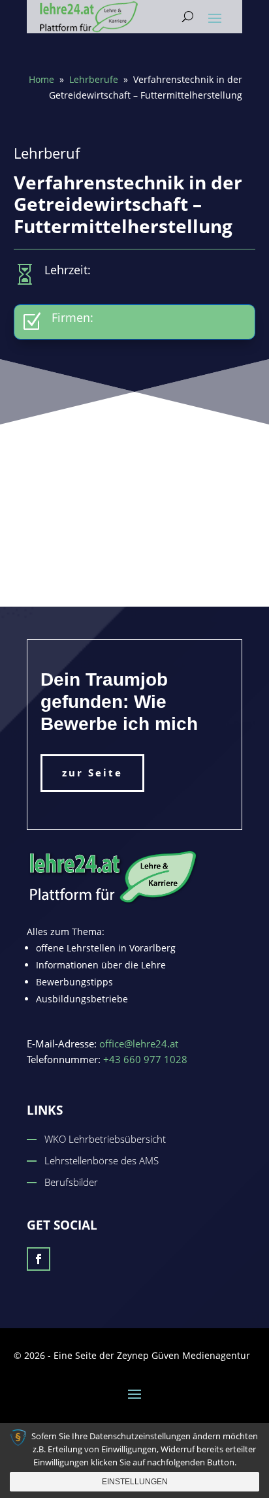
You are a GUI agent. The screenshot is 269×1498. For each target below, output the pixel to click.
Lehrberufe (93, 79)
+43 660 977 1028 (145, 1059)
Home (41, 79)
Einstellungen (135, 1481)
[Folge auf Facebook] (38, 1259)
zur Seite (92, 772)
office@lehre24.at (138, 1043)
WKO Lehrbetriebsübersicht (105, 1138)
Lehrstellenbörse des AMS (101, 1160)
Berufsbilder (71, 1181)
